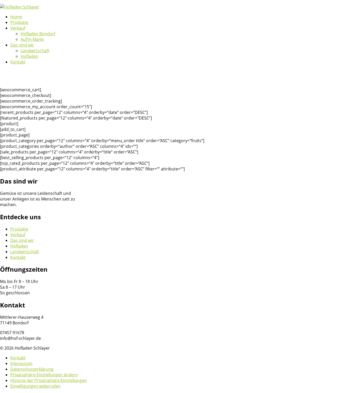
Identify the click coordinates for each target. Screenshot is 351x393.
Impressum (21, 363)
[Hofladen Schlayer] (19, 7)
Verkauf (17, 234)
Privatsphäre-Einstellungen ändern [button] (44, 375)
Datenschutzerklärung (31, 369)
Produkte (19, 229)
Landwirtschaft (24, 251)
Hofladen (19, 246)
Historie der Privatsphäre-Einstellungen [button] (48, 380)
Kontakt (17, 257)
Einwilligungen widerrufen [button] (35, 386)
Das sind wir (22, 240)
